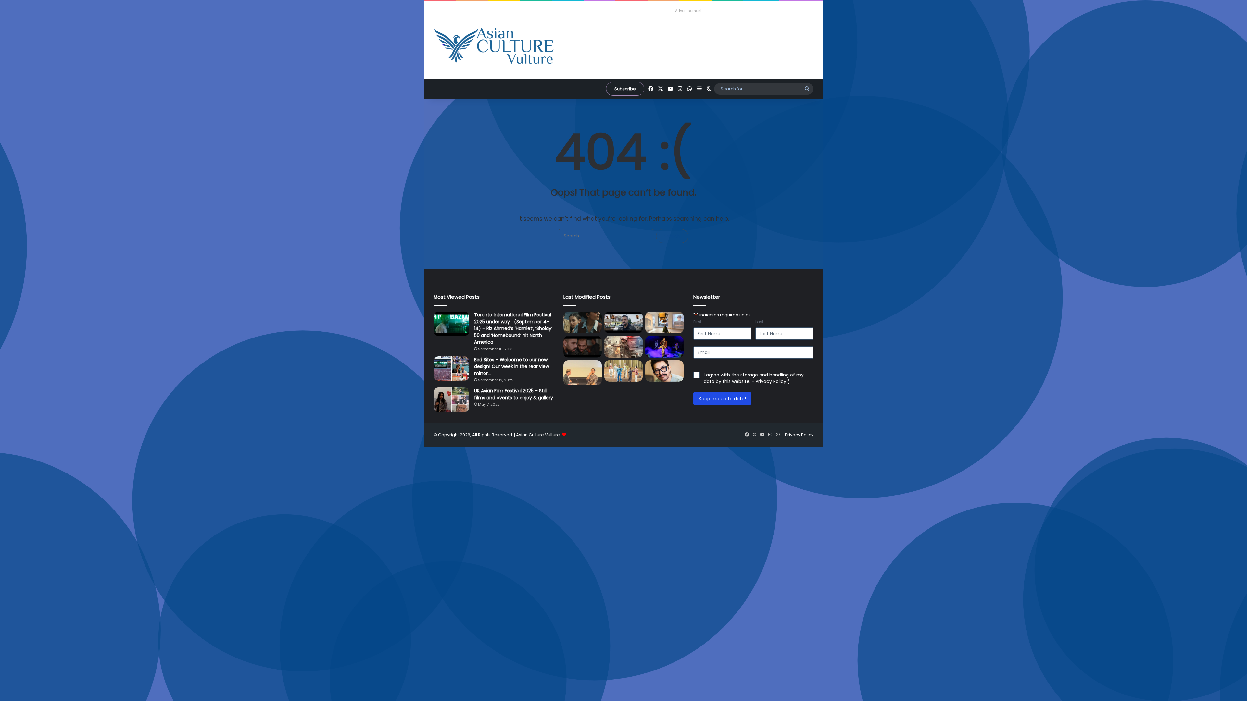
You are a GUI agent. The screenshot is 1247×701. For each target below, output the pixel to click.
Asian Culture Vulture (538, 435)
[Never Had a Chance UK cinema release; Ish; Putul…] (582, 347)
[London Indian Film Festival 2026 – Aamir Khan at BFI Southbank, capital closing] (664, 371)
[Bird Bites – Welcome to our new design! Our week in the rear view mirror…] (451, 368)
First (697, 322)
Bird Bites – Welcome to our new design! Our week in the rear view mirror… (511, 366)
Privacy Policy (771, 381)
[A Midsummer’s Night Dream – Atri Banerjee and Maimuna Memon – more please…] (623, 371)
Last (759, 322)
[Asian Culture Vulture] (494, 46)
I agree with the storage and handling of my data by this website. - (754, 378)
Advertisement (688, 10)
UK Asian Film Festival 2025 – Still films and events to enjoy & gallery (513, 394)
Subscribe (625, 89)
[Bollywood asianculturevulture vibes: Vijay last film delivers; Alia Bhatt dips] (623, 347)
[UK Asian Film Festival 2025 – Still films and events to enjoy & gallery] (451, 399)
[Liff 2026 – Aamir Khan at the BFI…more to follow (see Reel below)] (582, 372)
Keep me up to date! (722, 398)
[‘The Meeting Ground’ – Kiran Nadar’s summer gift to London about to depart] (664, 322)
